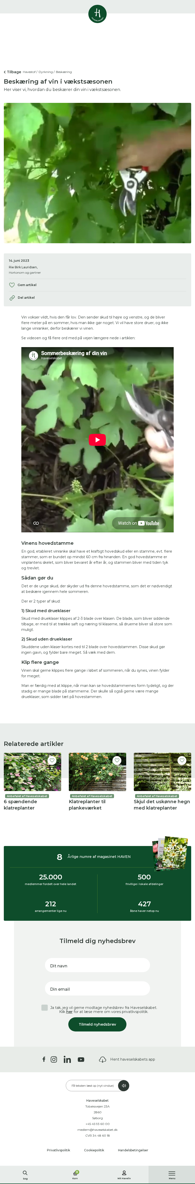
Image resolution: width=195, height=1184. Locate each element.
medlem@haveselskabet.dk (97, 1130)
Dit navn (58, 966)
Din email (60, 989)
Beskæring (64, 72)
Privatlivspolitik (59, 1150)
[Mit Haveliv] (124, 1172)
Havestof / (30, 72)
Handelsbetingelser (133, 1150)
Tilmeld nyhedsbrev (97, 1024)
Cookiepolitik (94, 1150)
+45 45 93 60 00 (98, 1124)
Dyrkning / (47, 72)
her (69, 1011)
